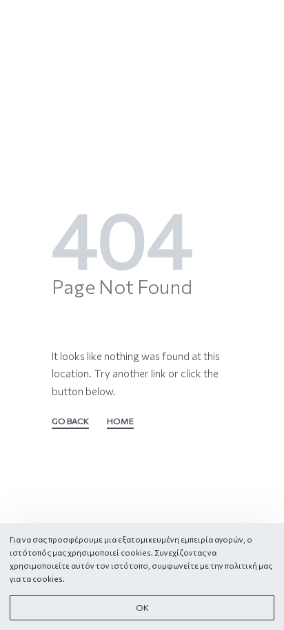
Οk (142, 607)
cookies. (48, 578)
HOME (120, 421)
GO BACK (70, 421)
